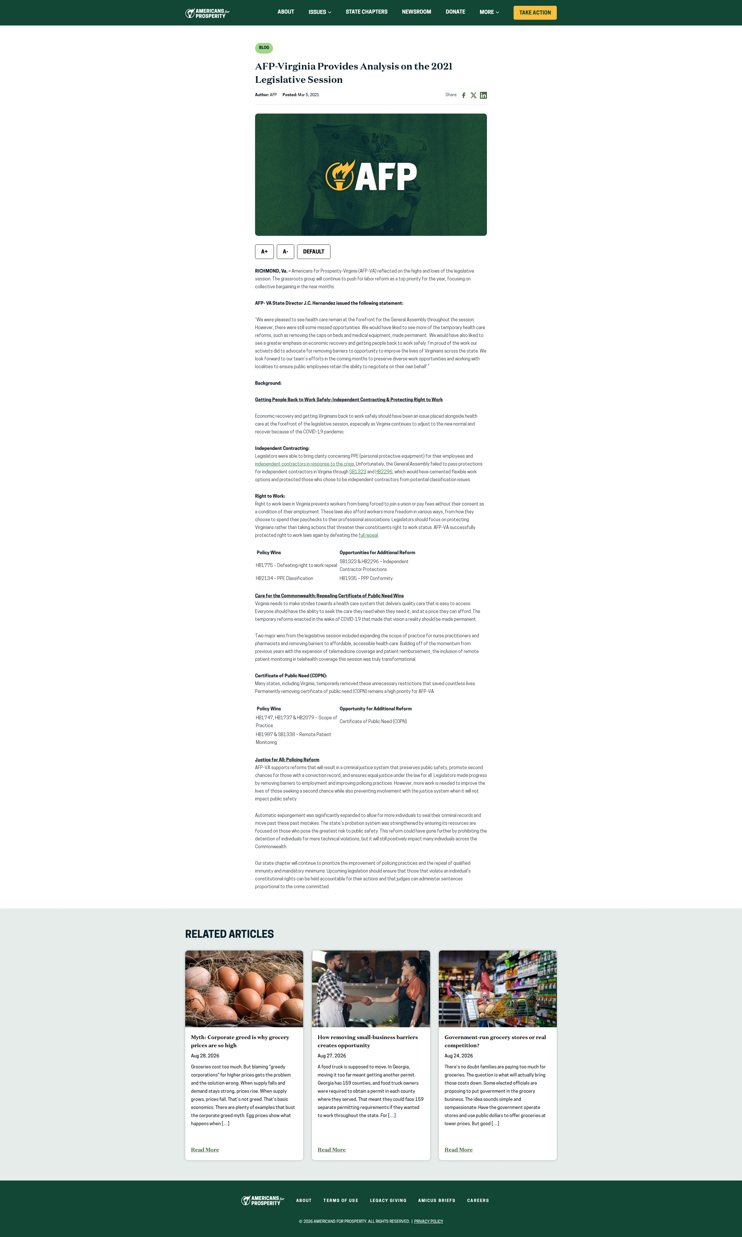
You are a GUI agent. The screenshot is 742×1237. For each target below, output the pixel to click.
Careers (478, 1201)
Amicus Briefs (437, 1201)
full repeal (368, 535)
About (286, 12)
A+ (264, 252)
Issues (317, 12)
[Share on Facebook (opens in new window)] (463, 95)
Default (313, 252)
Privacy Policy (428, 1222)
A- (285, 252)
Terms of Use (340, 1201)
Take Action (538, 15)
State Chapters (367, 12)
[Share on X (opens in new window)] (473, 95)
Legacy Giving (388, 1201)
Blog (264, 48)
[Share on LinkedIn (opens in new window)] (483, 95)
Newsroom (416, 12)
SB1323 (357, 472)
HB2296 (383, 472)
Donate (455, 13)
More (487, 12)
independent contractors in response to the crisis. (305, 464)
